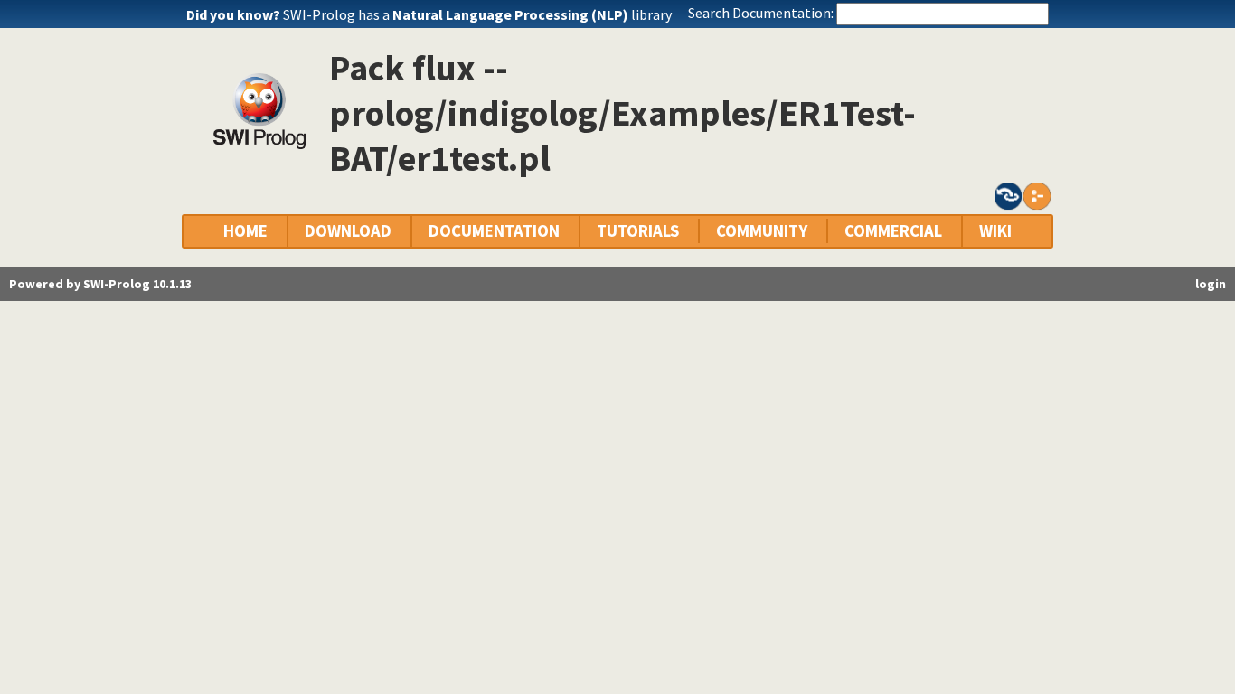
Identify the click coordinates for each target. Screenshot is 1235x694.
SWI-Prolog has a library (477, 14)
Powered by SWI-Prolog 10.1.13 (100, 284)
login (1210, 284)
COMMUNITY (761, 230)
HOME (245, 230)
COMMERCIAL (893, 230)
